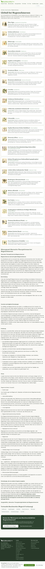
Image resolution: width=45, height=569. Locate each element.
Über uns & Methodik (35, 542)
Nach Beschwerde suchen (26, 526)
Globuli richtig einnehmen (21, 548)
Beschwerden (11, 3)
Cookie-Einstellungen (35, 548)
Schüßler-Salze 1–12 (19, 554)
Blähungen (33, 509)
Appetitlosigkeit (11, 509)
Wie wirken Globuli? (20, 546)
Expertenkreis (33, 543)
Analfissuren (4, 509)
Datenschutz (33, 546)
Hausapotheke (18, 3)
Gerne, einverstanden (29, 565)
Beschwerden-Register (20, 543)
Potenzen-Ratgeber (20, 557)
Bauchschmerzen (25, 509)
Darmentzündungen (15, 511)
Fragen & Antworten (20, 558)
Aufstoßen (18, 509)
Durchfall (22, 511)
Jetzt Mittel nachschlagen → (10, 526)
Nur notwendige (39, 565)
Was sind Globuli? (19, 545)
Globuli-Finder (4, 3)
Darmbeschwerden (5, 511)
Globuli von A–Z (19, 542)
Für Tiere (29, 3)
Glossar (17, 555)
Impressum (33, 545)
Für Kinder (24, 3)
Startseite (3, 9)
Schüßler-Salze (35, 3)
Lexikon (41, 3)
